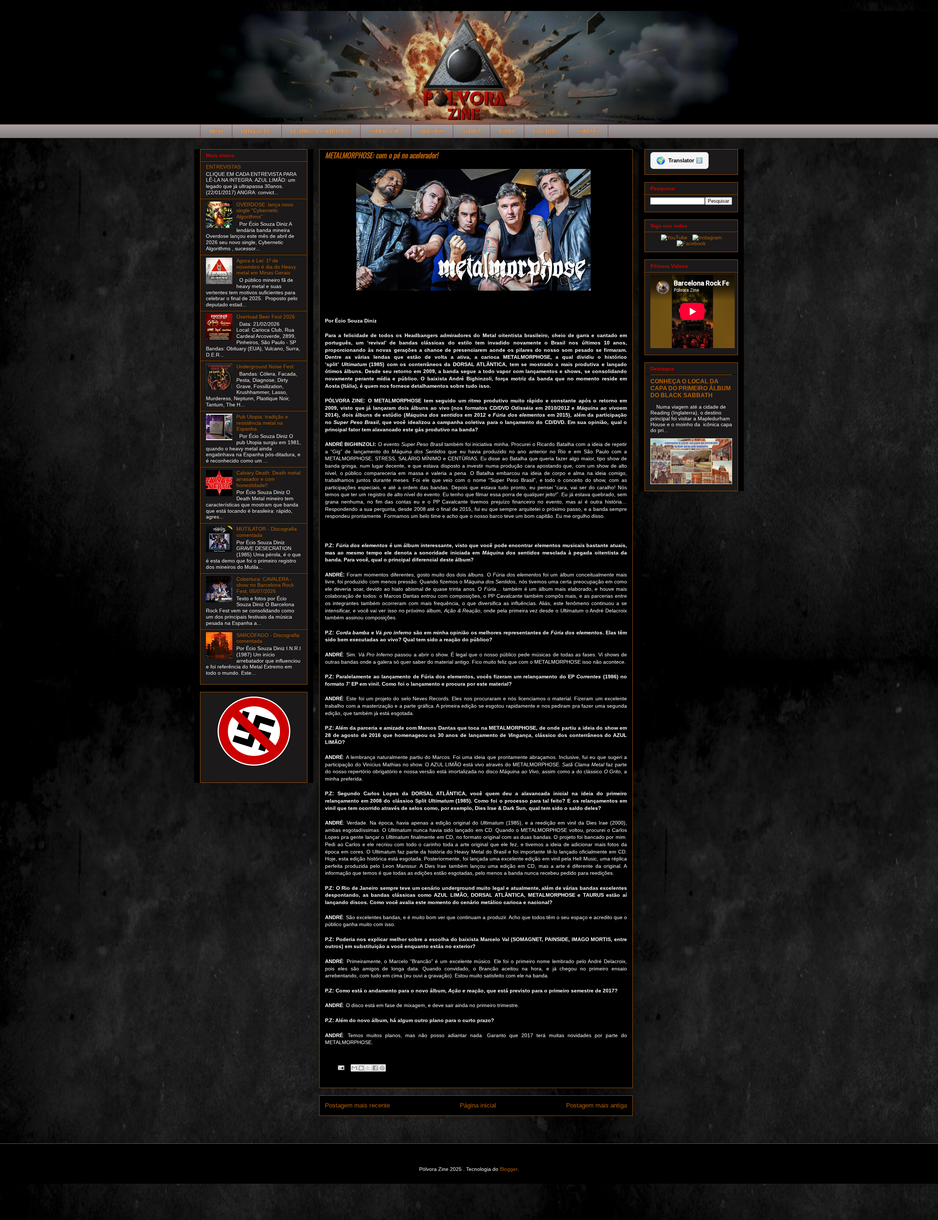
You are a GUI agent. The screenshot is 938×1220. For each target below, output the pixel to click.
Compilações (385, 131)
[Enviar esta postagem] (340, 1067)
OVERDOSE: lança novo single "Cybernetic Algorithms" (264, 211)
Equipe (507, 131)
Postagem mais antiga (596, 1105)
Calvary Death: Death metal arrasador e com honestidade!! (268, 479)
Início (216, 131)
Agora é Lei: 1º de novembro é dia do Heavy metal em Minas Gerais (266, 267)
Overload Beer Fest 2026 (265, 317)
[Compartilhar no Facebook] (375, 1068)
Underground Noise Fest (264, 366)
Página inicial (478, 1105)
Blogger (508, 1169)
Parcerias (546, 131)
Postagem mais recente (357, 1105)
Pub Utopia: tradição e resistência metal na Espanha (262, 423)
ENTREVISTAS (223, 167)
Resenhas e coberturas (321, 131)
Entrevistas (257, 131)
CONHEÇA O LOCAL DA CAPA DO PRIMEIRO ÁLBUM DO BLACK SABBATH (690, 388)
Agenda (471, 131)
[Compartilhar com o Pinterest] (382, 1068)
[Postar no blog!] (361, 1068)
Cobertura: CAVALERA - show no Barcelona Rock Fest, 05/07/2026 (265, 585)
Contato (588, 131)
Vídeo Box (432, 131)
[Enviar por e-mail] (354, 1068)
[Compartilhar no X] (368, 1068)
